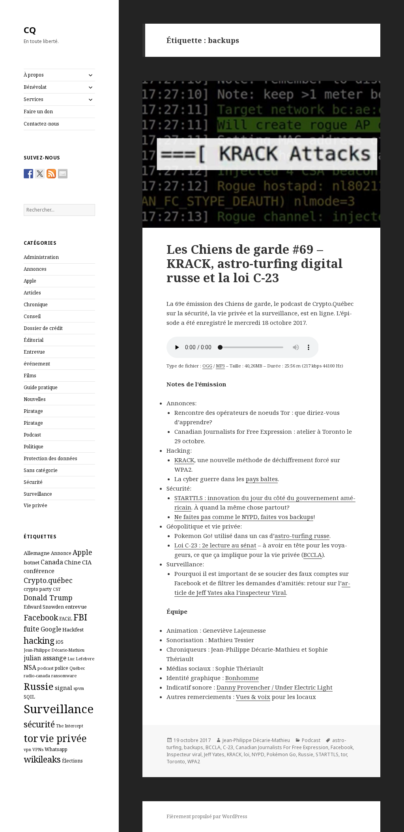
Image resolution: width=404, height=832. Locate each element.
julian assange (45, 658)
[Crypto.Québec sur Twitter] (40, 173)
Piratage (33, 411)
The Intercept (69, 726)
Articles (32, 292)
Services (33, 99)
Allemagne (37, 553)
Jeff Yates (214, 754)
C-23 (228, 747)
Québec (77, 668)
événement (37, 363)
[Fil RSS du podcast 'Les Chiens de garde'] (51, 173)
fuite (31, 628)
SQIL (29, 696)
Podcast (32, 434)
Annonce (61, 553)
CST (57, 589)
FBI (80, 617)
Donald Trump (48, 597)
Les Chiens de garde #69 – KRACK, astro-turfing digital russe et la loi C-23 (254, 263)
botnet (31, 562)
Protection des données (50, 458)
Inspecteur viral (184, 754)
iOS (60, 642)
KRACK (234, 754)
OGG (207, 366)
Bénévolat (35, 87)
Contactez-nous (41, 123)
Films (30, 375)
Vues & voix (253, 697)
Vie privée (35, 505)
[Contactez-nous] (62, 173)
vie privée (63, 738)
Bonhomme (242, 678)
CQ (30, 30)
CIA (87, 562)
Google (51, 629)
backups (193, 747)
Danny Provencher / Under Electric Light (275, 687)
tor (31, 738)
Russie (39, 686)
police (61, 668)
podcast (45, 668)
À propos (34, 74)
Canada (52, 562)
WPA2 (193, 761)
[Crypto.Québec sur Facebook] (28, 173)
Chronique (36, 304)
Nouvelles (35, 399)
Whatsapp (56, 749)
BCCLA (213, 747)
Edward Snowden (44, 606)
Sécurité (33, 482)
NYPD (258, 754)
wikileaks (42, 759)
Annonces (35, 269)
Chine (72, 562)
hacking (39, 640)
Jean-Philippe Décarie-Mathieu (54, 650)
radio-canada (37, 675)
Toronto (175, 761)
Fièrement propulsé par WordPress (206, 816)
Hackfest (73, 629)
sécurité (39, 724)
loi (246, 754)
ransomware (64, 675)
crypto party (38, 589)
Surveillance (38, 494)
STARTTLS (327, 754)
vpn (27, 749)
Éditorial (33, 340)
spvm (78, 688)
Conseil (32, 316)
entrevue (76, 606)
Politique (33, 446)
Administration (41, 257)
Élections (72, 760)
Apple (30, 280)
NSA (30, 667)
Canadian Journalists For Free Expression (282, 747)
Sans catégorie (41, 470)
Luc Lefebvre (80, 658)
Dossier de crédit (43, 328)
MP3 (220, 366)
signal (63, 687)
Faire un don (38, 111)
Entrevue (34, 352)
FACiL (65, 618)
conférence (39, 571)
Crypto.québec (48, 580)
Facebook (41, 617)
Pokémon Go (281, 754)
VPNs (37, 749)
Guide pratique (41, 387)
